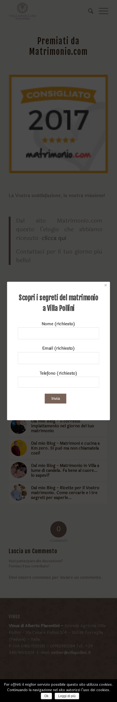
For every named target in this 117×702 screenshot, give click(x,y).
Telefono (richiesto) (58, 373)
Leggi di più (67, 696)
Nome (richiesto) (58, 324)
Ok (46, 696)
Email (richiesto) (58, 348)
